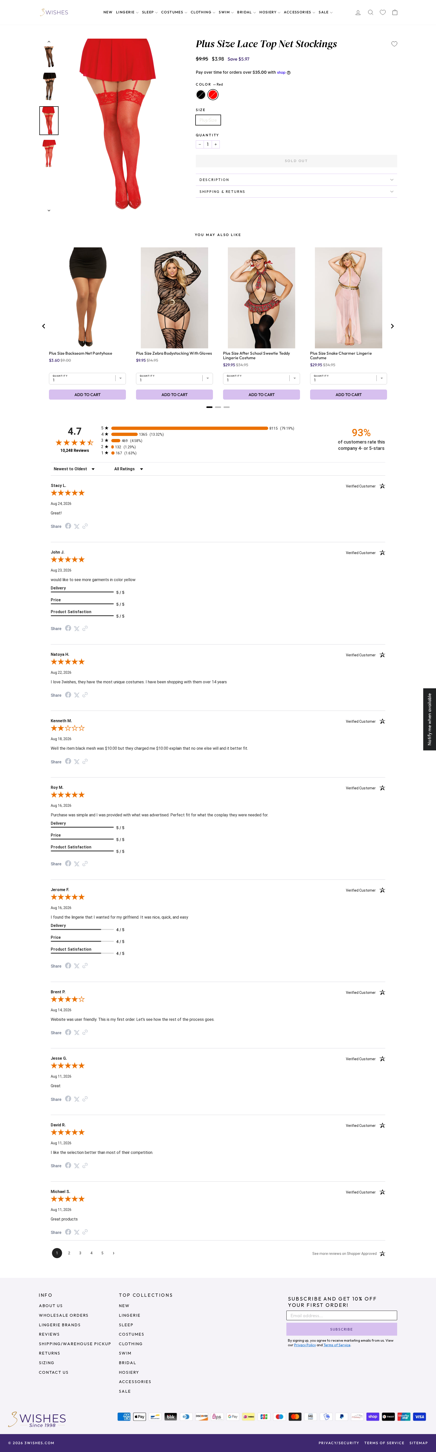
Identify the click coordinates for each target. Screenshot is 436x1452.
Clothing (202, 12)
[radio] (218, 428)
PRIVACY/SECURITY (339, 1443)
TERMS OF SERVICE (384, 1443)
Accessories (298, 12)
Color (209, 84)
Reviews (49, 1334)
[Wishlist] (383, 12)
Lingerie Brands (60, 1324)
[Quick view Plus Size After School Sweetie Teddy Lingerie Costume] (261, 297)
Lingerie (126, 12)
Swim (225, 12)
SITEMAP (419, 1443)
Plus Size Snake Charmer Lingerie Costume (341, 355)
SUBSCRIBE (341, 1329)
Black (201, 95)
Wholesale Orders (64, 1315)
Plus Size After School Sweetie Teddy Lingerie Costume (256, 355)
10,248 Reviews (74, 450)
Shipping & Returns (223, 191)
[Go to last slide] (44, 326)
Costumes (172, 12)
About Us (51, 1305)
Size (201, 110)
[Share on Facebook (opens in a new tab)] (68, 526)
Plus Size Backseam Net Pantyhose (80, 353)
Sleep (148, 12)
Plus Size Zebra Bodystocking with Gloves (174, 353)
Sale (324, 12)
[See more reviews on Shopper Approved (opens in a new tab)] (85, 526)
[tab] (209, 407)
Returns (49, 1353)
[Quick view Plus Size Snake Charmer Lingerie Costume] (348, 297)
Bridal (245, 12)
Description (214, 179)
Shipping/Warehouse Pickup (75, 1343)
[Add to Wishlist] (394, 44)
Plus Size (208, 120)
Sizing (46, 1362)
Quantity (207, 135)
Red (213, 95)
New (108, 12)
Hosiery (268, 12)
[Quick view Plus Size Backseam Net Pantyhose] (87, 297)
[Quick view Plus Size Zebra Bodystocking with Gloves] (174, 297)
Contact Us (54, 1372)
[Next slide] (392, 326)
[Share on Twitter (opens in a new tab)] (77, 526)
